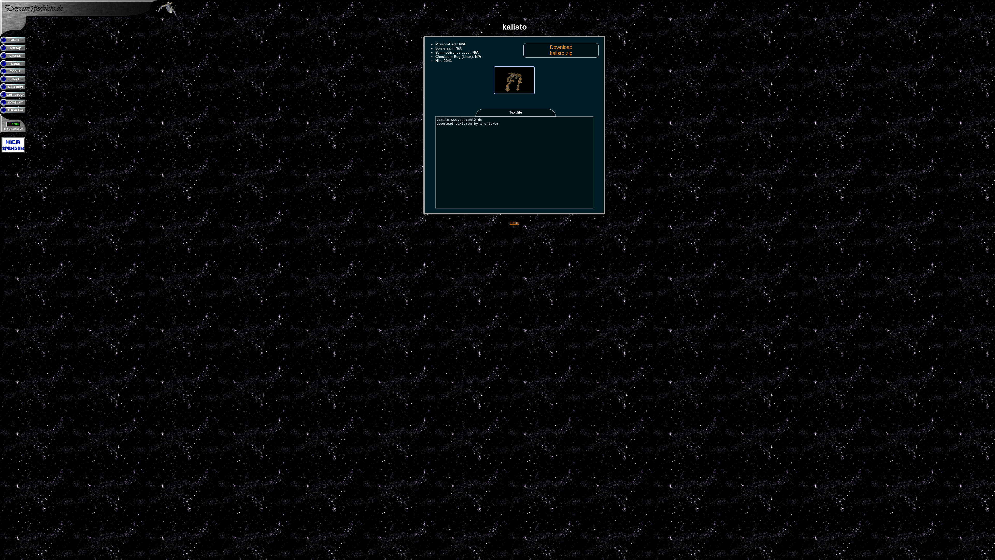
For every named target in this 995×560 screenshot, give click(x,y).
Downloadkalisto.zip (561, 50)
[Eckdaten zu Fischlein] (13, 110)
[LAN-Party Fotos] (13, 87)
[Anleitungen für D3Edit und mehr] (13, 48)
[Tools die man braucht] (13, 71)
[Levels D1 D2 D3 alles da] (13, 56)
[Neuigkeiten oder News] (13, 40)
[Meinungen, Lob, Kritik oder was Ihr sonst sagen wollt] (13, 95)
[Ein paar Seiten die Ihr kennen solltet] (13, 79)
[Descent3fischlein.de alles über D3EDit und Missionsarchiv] (78, 16)
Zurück (514, 223)
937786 (13, 124)
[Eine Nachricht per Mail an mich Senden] (13, 103)
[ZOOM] (514, 103)
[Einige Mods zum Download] (13, 64)
